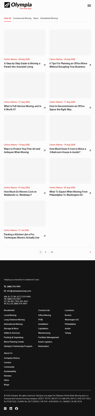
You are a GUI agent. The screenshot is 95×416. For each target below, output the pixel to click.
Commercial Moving (22, 18)
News (35, 18)
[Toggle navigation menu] (89, 5)
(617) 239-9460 (24, 296)
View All (7, 18)
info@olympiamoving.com (19, 291)
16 (52, 252)
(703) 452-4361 (21, 301)
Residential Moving (49, 18)
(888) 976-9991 (14, 286)
